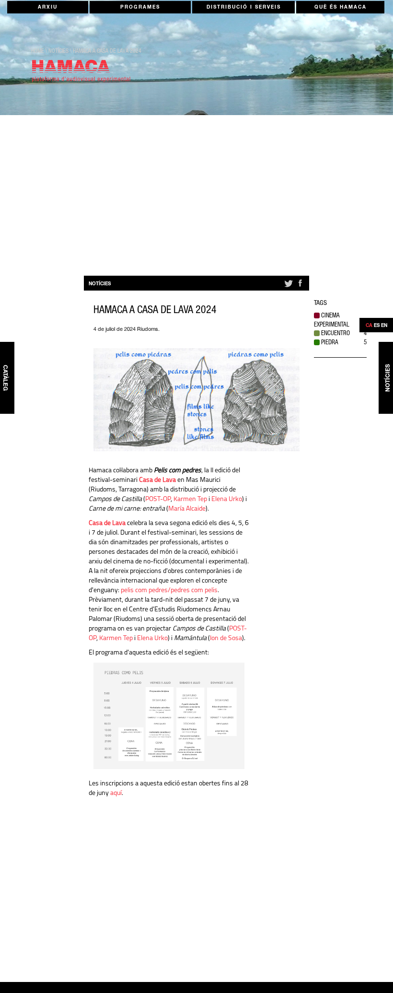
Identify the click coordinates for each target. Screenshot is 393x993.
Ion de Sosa (226, 638)
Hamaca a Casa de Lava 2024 (107, 51)
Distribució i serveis (244, 7)
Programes (140, 7)
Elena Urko (226, 499)
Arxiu (48, 7)
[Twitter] (288, 287)
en (384, 326)
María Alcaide (187, 509)
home (37, 51)
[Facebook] (300, 287)
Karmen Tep (190, 499)
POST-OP (158, 499)
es (377, 326)
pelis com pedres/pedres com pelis (169, 590)
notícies (58, 51)
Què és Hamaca (340, 7)
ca (369, 326)
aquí (116, 793)
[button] (340, 321)
